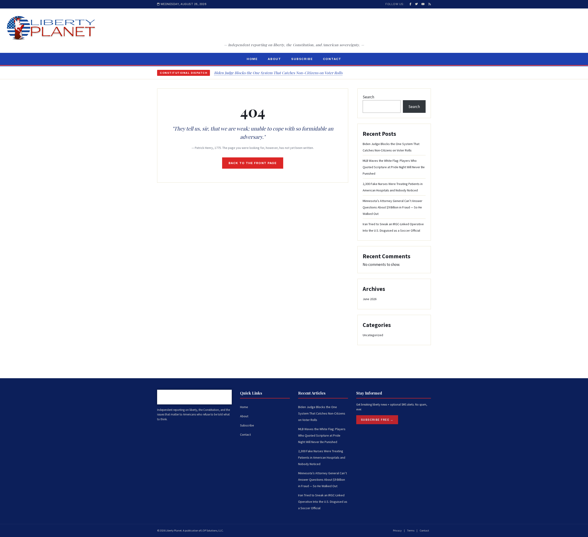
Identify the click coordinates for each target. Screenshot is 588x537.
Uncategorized (373, 335)
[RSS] (429, 4)
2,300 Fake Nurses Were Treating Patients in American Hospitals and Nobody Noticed (321, 457)
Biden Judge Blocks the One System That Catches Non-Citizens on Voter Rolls (278, 72)
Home (252, 59)
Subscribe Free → (377, 419)
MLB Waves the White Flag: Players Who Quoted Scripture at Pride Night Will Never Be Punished (394, 167)
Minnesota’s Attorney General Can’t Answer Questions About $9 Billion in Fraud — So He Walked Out (392, 207)
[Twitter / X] (416, 4)
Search (368, 96)
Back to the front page (253, 163)
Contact (332, 59)
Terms (410, 530)
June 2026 (369, 299)
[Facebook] (410, 4)
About (274, 59)
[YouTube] (423, 4)
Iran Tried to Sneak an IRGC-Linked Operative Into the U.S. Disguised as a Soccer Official (322, 501)
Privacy (397, 530)
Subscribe (302, 59)
